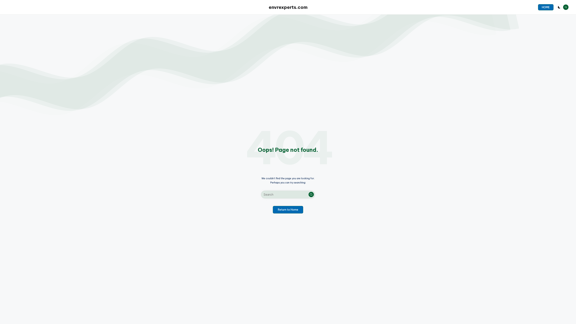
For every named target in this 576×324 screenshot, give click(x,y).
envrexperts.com (288, 7)
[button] (546, 7)
